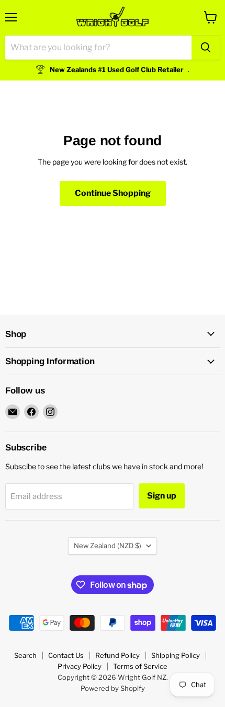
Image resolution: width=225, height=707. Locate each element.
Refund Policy (117, 655)
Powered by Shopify (113, 688)
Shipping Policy (175, 655)
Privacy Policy (80, 666)
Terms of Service (140, 666)
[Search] (206, 48)
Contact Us (66, 655)
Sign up (161, 496)
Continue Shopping (113, 193)
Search (25, 655)
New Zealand (107, 545)
